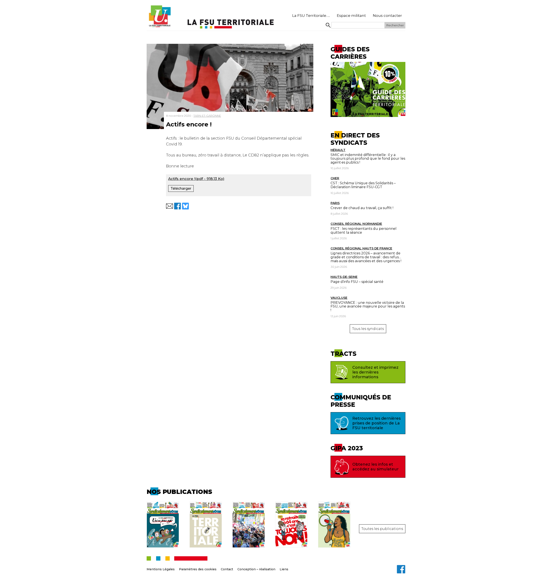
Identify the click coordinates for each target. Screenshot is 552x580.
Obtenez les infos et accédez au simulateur (375, 466)
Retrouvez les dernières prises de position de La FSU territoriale (376, 423)
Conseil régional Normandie (356, 224)
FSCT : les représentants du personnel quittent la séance (364, 231)
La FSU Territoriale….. (311, 15)
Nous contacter (387, 15)
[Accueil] (159, 16)
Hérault (338, 150)
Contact (227, 569)
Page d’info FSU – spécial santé (357, 282)
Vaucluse (339, 298)
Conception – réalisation (256, 569)
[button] (169, 206)
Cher (335, 178)
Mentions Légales (161, 569)
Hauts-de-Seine (344, 277)
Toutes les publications (382, 529)
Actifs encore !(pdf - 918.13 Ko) (196, 179)
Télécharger (181, 188)
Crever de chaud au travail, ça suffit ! (362, 208)
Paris (335, 203)
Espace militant (351, 15)
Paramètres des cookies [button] (197, 569)
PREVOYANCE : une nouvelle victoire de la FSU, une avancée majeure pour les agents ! (368, 306)
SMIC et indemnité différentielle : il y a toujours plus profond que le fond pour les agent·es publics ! (368, 158)
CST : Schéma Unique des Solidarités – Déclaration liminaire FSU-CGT (363, 185)
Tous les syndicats (368, 329)
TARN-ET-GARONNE (207, 115)
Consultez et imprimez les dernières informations (375, 372)
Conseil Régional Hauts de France (361, 248)
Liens (284, 569)
